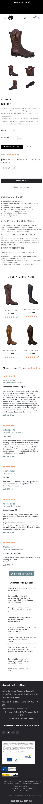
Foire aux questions (21, 786)
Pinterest (14, 168)
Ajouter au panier (12, 147)
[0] (34, 18)
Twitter (8, 732)
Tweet (9, 168)
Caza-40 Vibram (11, 310)
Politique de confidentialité (29, 781)
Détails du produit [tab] (21, 187)
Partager (3, 168)
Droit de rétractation (21, 791)
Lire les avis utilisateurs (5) (16, 159)
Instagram (17, 732)
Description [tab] (21, 181)
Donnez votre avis (23, 574)
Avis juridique (9, 781)
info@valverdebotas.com (17, 709)
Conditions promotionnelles (21, 788)
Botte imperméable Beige (14, 350)
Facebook (4, 732)
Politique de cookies (12, 784)
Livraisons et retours (31, 784)
